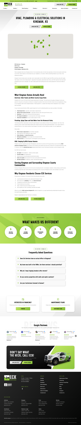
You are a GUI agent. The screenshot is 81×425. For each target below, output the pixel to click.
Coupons (61, 390)
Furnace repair (20, 154)
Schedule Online (21, 87)
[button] (5, 336)
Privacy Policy (28, 422)
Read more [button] (9, 340)
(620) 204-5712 (25, 69)
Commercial (74, 8)
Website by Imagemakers (72, 422)
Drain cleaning (20, 135)
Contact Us (61, 392)
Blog (60, 386)
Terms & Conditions (22, 422)
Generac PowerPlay (63, 382)
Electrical (45, 8)
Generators (54, 8)
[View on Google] (8, 332)
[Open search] (76, 1)
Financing (56, 1)
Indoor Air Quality (64, 8)
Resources (66, 1)
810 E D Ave (17, 65)
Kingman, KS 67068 (19, 67)
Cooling (5, 8)
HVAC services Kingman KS (28, 190)
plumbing (27, 180)
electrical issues (37, 180)
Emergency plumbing (21, 136)
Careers (61, 384)
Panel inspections (21, 110)
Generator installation (22, 117)
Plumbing (35, 8)
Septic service (20, 138)
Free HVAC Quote (50, 1)
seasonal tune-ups (27, 147)
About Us (61, 1)
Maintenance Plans (58, 309)
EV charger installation (22, 115)
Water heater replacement (23, 131)
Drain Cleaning (25, 8)
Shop (70, 1)
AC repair (19, 152)
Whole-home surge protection (23, 112)
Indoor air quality (20, 157)
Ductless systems (21, 159)
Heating (14, 8)
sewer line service (29, 135)
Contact (73, 1)
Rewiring (19, 114)
